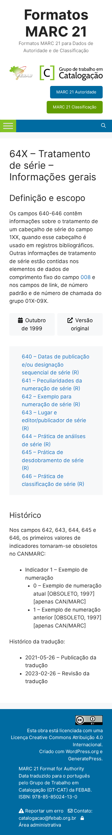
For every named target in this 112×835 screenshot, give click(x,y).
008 (86, 277)
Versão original (82, 324)
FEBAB (83, 790)
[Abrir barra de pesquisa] (103, 126)
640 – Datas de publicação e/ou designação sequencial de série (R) (55, 364)
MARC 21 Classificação (74, 106)
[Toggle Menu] (8, 126)
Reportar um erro (44, 811)
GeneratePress (84, 759)
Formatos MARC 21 (56, 23)
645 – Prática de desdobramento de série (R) (53, 460)
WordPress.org (82, 751)
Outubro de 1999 (33, 324)
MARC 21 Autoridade (76, 91)
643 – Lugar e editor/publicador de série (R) (54, 420)
